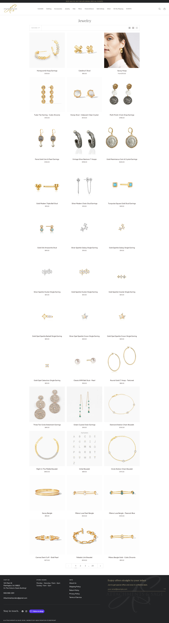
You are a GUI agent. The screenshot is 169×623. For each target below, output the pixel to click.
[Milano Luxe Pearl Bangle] (84, 492)
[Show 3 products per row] (133, 27)
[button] (40, 9)
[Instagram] (26, 611)
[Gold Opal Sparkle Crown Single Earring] (122, 316)
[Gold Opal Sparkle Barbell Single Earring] (47, 316)
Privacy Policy (74, 594)
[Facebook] (22, 611)
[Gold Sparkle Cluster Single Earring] (84, 271)
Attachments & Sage (13, 620)
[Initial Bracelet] (84, 448)
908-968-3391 (9, 593)
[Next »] (100, 566)
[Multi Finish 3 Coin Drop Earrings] (122, 94)
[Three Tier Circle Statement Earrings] (47, 404)
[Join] (163, 588)
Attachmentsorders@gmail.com (15, 598)
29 (93, 566)
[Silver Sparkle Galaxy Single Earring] (84, 227)
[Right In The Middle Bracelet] (47, 448)
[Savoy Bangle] (47, 492)
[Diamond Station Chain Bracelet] (122, 404)
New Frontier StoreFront (46, 620)
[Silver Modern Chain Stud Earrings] (84, 183)
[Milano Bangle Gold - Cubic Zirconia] (122, 537)
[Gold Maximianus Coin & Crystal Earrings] (122, 139)
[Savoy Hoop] (122, 50)
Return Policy (74, 590)
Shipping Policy (75, 587)
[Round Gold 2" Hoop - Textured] (122, 360)
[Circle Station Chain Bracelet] (122, 448)
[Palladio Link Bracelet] (84, 537)
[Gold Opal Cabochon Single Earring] (47, 360)
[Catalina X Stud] (84, 50)
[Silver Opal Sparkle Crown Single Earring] (84, 316)
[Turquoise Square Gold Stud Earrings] (122, 183)
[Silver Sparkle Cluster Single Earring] (47, 271)
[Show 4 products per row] (137, 27)
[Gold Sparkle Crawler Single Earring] (122, 271)
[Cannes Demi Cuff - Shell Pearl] (47, 537)
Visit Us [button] (7, 580)
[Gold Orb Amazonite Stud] (47, 227)
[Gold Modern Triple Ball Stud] (47, 183)
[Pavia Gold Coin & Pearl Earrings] (47, 139)
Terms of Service (75, 597)
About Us (72, 583)
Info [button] (71, 580)
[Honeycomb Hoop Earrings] (47, 50)
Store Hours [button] (41, 580)
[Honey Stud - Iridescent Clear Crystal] (84, 94)
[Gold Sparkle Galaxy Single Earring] (122, 227)
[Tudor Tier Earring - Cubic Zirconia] (47, 94)
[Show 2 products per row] (129, 27)
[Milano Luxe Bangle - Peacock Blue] (122, 492)
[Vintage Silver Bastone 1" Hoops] (84, 139)
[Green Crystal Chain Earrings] (84, 404)
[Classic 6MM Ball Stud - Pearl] (84, 360)
